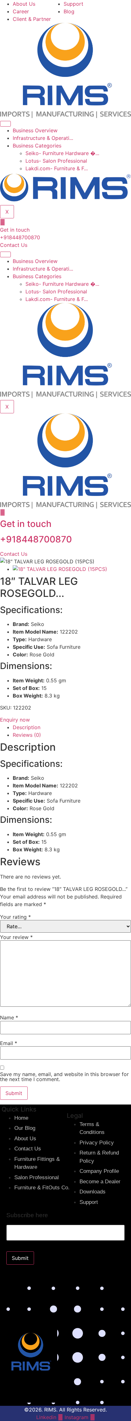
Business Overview (35, 130)
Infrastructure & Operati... (43, 138)
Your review (16, 937)
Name (9, 1017)
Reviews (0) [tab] (27, 735)
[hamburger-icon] (5, 124)
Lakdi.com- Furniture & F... (56, 168)
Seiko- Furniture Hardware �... (62, 153)
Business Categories (37, 145)
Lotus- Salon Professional (56, 161)
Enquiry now (15, 720)
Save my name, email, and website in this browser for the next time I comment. (64, 1077)
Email (8, 1043)
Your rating (15, 916)
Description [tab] (26, 727)
